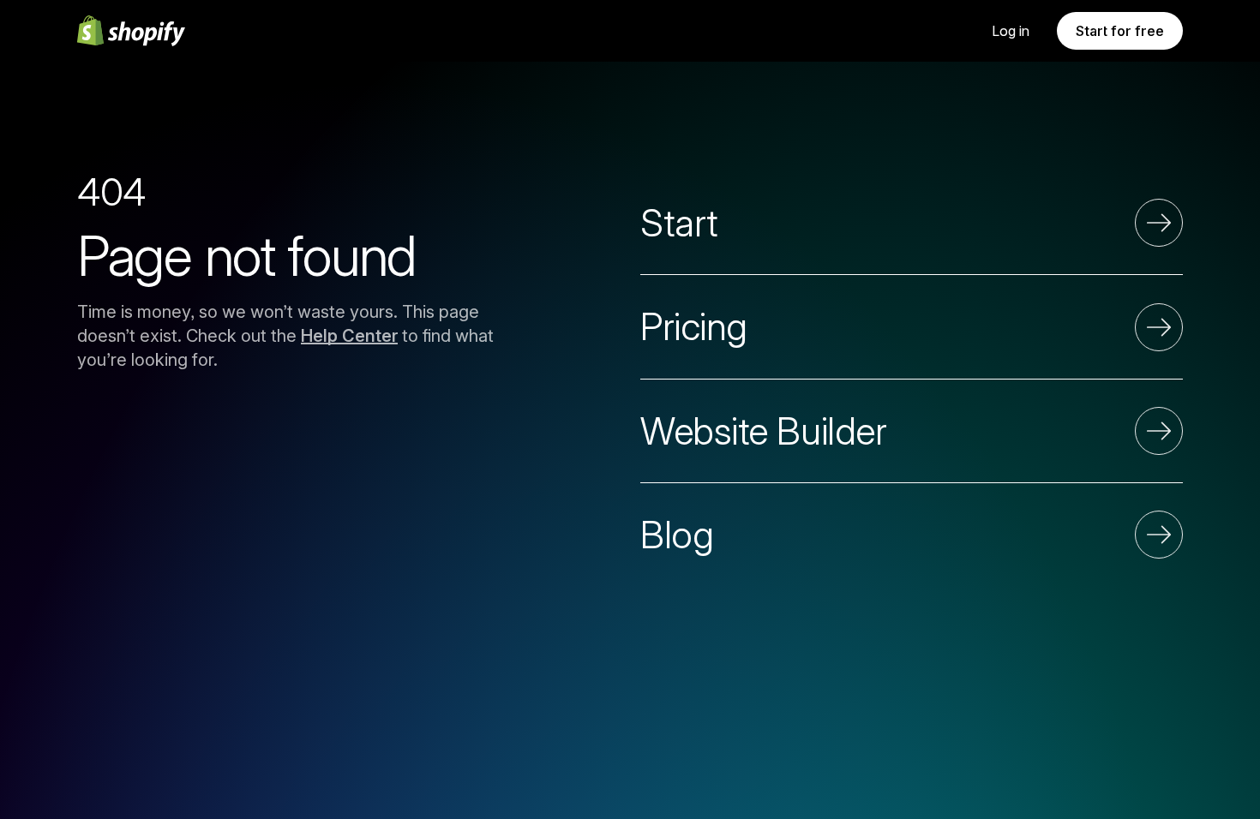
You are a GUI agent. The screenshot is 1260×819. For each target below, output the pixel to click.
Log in (1010, 30)
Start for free (1120, 30)
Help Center (349, 336)
